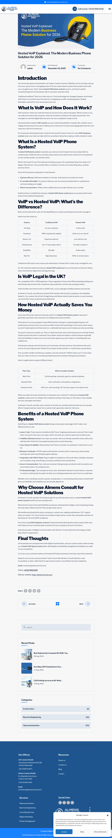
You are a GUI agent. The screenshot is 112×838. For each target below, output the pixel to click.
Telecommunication (31, 725)
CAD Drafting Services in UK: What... (48, 680)
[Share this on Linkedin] (34, 591)
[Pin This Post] (38, 591)
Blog (60, 769)
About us (61, 760)
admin (30, 68)
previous (32, 604)
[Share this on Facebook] (25, 591)
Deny (82, 832)
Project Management (27, 821)
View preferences (100, 832)
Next (81, 604)
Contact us (62, 765)
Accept (64, 832)
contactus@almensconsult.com (57, 2)
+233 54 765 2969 (25, 779)
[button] (108, 815)
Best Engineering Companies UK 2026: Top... (51, 653)
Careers (61, 774)
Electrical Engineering (32, 717)
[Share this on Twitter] (30, 591)
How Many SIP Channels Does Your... (48, 667)
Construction (28, 709)
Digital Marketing (26, 817)
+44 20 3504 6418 (31, 570)
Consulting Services (26, 812)
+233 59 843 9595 (25, 782)
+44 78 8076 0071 (25, 769)
